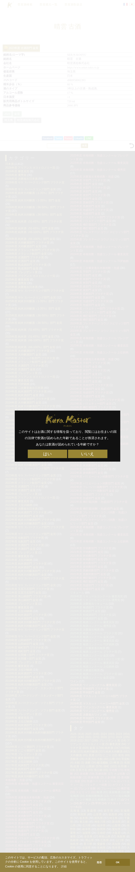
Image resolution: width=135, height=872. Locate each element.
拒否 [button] (99, 862)
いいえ (87, 454)
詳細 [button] (64, 866)
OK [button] (118, 862)
